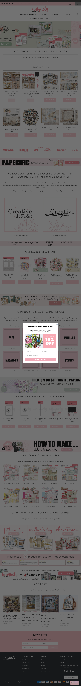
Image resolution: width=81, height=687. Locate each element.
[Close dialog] (57, 324)
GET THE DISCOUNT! (40, 359)
